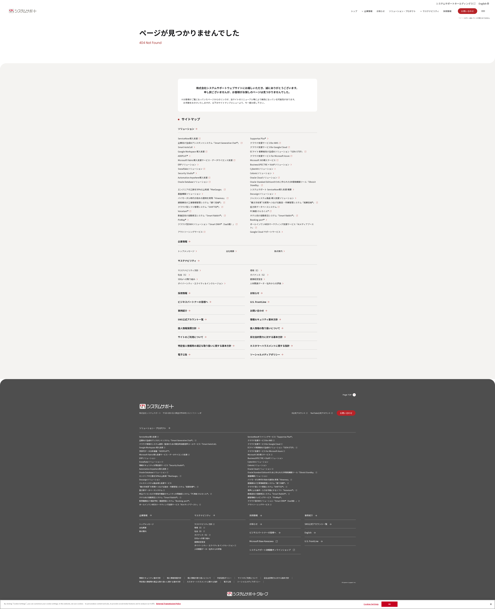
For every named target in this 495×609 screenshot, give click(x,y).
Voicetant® (183, 211)
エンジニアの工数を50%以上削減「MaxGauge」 (200, 189)
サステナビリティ (431, 11)
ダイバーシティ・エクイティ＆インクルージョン (200, 283)
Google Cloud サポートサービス (265, 231)
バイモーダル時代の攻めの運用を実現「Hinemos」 (202, 198)
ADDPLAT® (183, 155)
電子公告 (227, 581)
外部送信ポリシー (224, 578)
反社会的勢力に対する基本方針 (276, 578)
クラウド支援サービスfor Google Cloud (268, 147)
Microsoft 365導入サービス (263, 160)
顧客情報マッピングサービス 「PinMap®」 (265, 497)
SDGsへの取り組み (186, 279)
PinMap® (182, 219)
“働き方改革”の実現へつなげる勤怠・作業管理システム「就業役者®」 (282, 202)
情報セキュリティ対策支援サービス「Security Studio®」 (162, 465)
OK (389, 604)
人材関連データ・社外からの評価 (265, 283)
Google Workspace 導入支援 (191, 151)
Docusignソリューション (261, 193)
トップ (354, 11)
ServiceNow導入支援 (188, 138)
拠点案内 (278, 251)
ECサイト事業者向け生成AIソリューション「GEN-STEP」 (277, 151)
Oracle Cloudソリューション (263, 177)
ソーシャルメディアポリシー (249, 581)
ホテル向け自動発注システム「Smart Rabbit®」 (272, 215)
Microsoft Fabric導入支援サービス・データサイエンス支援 (205, 160)
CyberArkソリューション (261, 168)
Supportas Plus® (258, 138)
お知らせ (381, 11)
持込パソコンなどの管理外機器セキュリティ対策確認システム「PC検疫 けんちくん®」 (174, 493)
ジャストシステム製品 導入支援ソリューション (272, 198)
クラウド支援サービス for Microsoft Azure (270, 155)
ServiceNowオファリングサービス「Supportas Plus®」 (270, 436)
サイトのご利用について (248, 578)
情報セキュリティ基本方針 (150, 578)
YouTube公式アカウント (321, 413)
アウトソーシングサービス (190, 231)
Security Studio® (186, 173)
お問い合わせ (467, 11)
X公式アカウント (298, 413)
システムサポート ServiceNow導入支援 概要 (271, 189)
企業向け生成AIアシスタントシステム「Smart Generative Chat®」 (209, 142)
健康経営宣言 (256, 279)
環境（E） (254, 270)
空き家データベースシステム (263, 206)
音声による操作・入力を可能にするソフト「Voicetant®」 (271, 490)
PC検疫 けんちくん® (259, 211)
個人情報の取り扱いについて (199, 578)
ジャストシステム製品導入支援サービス (155, 483)
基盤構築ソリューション (189, 193)
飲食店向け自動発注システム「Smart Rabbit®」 (200, 215)
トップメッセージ (186, 251)
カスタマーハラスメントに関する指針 (202, 581)
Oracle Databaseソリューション (193, 181)
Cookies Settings (371, 604)
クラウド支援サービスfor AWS (264, 142)
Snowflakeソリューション (190, 168)
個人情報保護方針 (174, 578)
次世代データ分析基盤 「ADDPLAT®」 (155, 451)
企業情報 (368, 11)
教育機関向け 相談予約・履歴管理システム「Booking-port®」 (165, 501)
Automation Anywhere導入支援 (193, 177)
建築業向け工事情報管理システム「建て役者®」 (200, 202)
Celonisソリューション (261, 173)
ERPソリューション (187, 164)
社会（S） (182, 274)
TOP (460, 18)
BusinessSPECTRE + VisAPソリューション (269, 164)
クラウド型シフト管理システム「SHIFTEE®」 (199, 206)
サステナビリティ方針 (188, 270)
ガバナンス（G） (258, 274)
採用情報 (447, 11)
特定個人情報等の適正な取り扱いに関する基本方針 (160, 581)
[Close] (491, 604)
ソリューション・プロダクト (402, 11)
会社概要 (230, 251)
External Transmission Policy (168, 603)
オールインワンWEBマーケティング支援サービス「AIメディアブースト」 (169, 504)
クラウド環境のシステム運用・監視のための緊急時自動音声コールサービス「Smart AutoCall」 (178, 444)
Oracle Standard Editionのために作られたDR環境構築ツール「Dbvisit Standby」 (281, 472)
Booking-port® (257, 219)
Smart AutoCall (185, 147)
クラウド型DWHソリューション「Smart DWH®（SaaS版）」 (206, 224)
